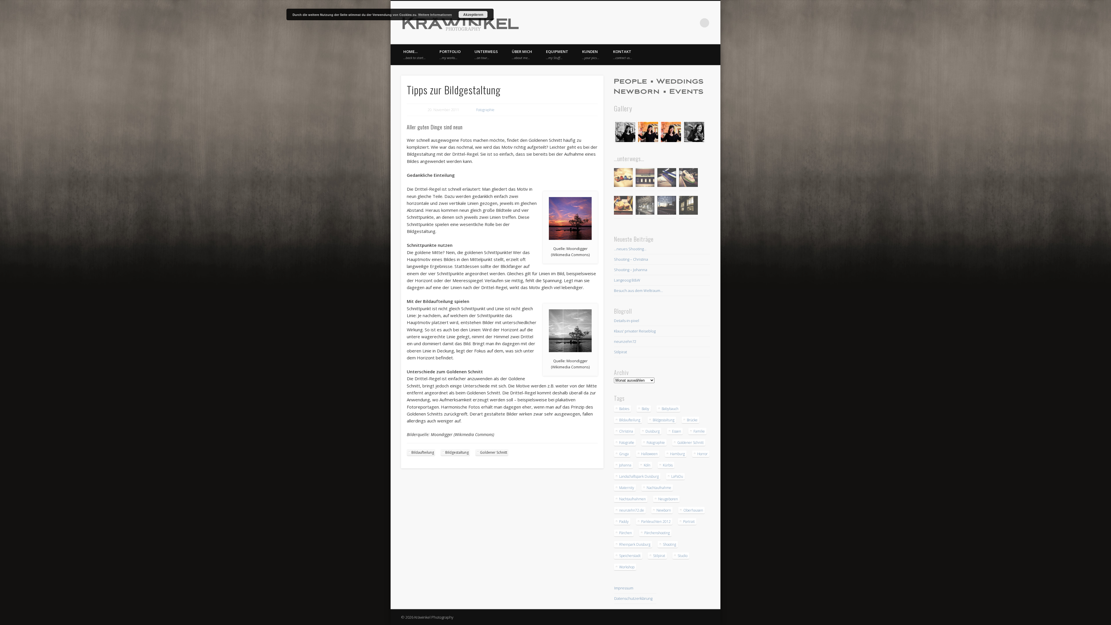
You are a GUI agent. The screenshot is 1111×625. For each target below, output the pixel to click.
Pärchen (625, 532)
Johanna (625, 465)
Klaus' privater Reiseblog (635, 331)
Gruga (624, 453)
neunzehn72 (625, 341)
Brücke (692, 420)
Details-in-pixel (626, 320)
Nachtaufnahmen (632, 499)
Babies (624, 408)
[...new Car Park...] (623, 178)
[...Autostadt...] (666, 178)
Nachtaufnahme (659, 487)
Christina (626, 431)
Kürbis (668, 465)
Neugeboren (668, 499)
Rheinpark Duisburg (634, 544)
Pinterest (680, 22)
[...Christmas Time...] (645, 206)
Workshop (626, 567)
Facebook (669, 22)
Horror (702, 453)
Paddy (624, 521)
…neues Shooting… (630, 248)
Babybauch (670, 408)
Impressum (623, 588)
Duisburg (652, 431)
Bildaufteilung (422, 452)
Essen (676, 431)
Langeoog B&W (627, 280)
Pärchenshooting (657, 532)
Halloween (649, 453)
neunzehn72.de (631, 510)
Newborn (663, 510)
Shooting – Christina (631, 259)
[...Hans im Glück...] (623, 206)
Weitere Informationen (435, 14)
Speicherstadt (630, 555)
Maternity (626, 487)
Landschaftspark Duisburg (639, 476)
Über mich (522, 54)
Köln (647, 465)
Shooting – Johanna (630, 269)
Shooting (669, 544)
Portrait (689, 521)
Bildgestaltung (457, 452)
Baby (645, 408)
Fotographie (485, 109)
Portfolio (450, 54)
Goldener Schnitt (493, 452)
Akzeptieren (473, 14)
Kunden (590, 54)
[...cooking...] (688, 206)
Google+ (692, 22)
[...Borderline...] (666, 206)
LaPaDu (677, 476)
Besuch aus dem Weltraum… (638, 290)
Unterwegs (486, 54)
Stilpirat (620, 351)
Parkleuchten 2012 (656, 521)
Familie (699, 431)
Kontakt (622, 54)
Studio (682, 555)
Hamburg (677, 453)
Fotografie (626, 442)
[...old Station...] (645, 178)
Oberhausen (693, 510)
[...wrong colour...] (688, 178)
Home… (414, 54)
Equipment (557, 54)
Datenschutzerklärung (633, 598)
